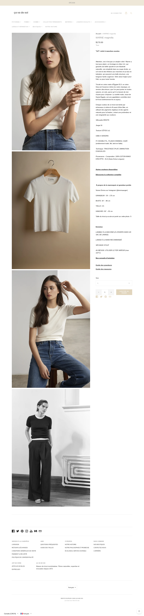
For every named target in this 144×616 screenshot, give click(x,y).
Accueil (98, 34)
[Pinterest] (22, 531)
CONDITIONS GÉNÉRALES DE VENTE (24, 551)
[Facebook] (13, 531)
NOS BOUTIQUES (99, 544)
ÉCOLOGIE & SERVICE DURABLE (75, 551)
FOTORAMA (16, 22)
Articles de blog (18, 566)
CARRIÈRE (97, 551)
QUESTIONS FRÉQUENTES (49, 544)
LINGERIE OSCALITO (83, 22)
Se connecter (116, 13)
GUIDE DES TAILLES (47, 547)
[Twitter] (17, 531)
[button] (11, 613)
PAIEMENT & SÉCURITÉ (19, 554)
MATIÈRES (68, 22)
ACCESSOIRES (100, 22)
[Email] (40, 531)
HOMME (36, 22)
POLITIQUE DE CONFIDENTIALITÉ (22, 557)
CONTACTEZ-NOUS (100, 547)
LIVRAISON (15, 544)
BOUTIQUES (37, 26)
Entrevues (16, 569)
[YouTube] (31, 531)
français (71, 587)
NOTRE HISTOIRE (51, 26)
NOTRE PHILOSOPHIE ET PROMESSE (77, 547)
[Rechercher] (131, 14)
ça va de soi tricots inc (72, 600)
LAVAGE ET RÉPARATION (20, 26)
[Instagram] (26, 531)
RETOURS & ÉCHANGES (20, 547)
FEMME (26, 22)
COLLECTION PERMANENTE (52, 22)
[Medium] (35, 531)
